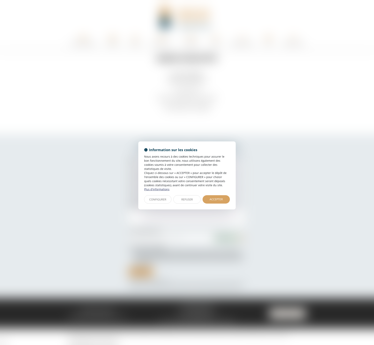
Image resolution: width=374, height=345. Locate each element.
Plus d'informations (156, 189)
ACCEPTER (216, 199)
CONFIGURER (157, 199)
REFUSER (187, 199)
